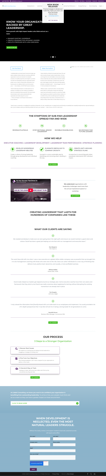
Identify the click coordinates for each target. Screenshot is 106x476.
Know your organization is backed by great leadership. (27, 25)
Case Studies (88, 1)
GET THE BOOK (53, 20)
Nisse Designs (70, 474)
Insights (100, 6)
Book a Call (11, 47)
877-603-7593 (6, 1)
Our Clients (82, 1)
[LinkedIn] (94, 474)
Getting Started (30, 6)
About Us (77, 1)
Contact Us (94, 1)
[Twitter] (91, 474)
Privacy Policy (55, 474)
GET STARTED (53, 164)
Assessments (101, 1)
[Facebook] (87, 474)
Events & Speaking (93, 6)
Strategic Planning (82, 6)
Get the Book (16, 68)
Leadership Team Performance (68, 6)
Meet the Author (47, 68)
